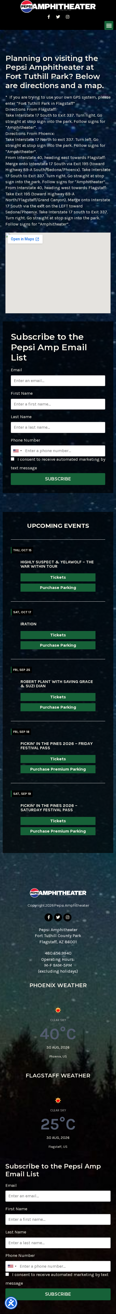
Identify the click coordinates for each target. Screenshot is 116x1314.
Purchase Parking (58, 587)
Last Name (21, 416)
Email (16, 369)
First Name (22, 393)
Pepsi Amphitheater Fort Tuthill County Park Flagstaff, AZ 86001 (58, 935)
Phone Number (25, 440)
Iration (28, 623)
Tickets (58, 577)
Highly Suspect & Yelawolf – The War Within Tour (57, 564)
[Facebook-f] (49, 17)
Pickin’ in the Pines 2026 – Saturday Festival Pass (49, 807)
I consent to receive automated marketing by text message (58, 463)
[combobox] (17, 451)
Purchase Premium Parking (58, 769)
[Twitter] (58, 17)
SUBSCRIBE (58, 478)
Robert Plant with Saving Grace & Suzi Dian (57, 683)
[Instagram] (67, 17)
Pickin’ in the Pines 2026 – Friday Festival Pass (57, 745)
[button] (108, 25)
